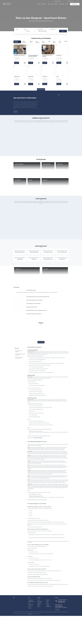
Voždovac (38, 604)
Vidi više (59, 62)
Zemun (47, 601)
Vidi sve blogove (41, 342)
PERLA (57, 76)
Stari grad (39, 603)
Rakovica (47, 604)
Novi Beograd (39, 601)
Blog (29, 603)
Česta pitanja (30, 604)
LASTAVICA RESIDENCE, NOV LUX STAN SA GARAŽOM (33, 56)
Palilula (47, 603)
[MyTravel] (7, 4)
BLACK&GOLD (58, 55)
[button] (59, 1)
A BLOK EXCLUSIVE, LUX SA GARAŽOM (47, 56)
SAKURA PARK (30, 76)
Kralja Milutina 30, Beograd (62, 607)
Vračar (38, 606)
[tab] (17, 41)
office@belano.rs (60, 606)
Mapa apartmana (31, 601)
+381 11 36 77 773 (61, 602)
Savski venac (48, 606)
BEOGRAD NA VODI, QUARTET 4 (19, 55)
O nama (29, 606)
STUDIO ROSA (44, 76)
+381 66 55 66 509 (61, 601)
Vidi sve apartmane (41, 89)
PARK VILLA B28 (17, 76)
